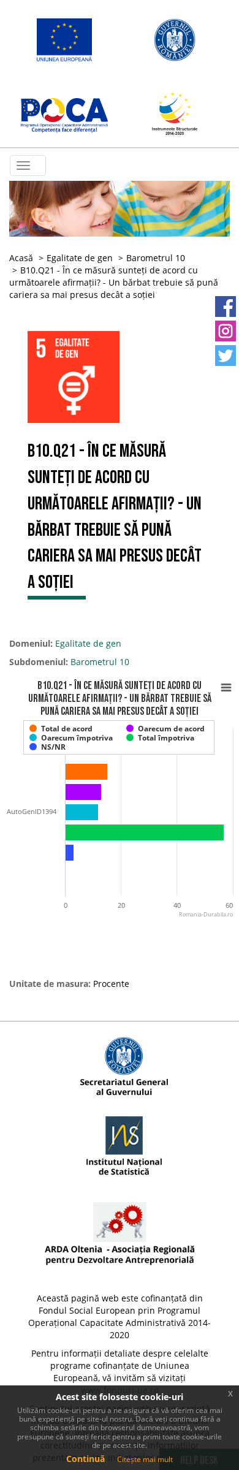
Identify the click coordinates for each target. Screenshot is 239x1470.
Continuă (85, 1458)
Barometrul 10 (155, 258)
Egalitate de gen (80, 258)
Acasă (21, 258)
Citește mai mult (145, 1459)
